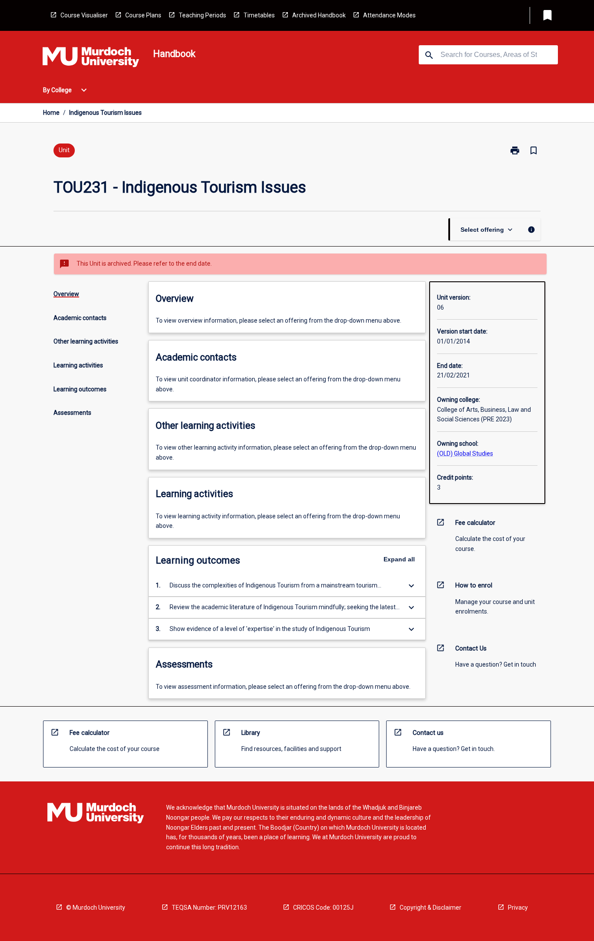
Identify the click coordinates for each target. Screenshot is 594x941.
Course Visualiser (84, 15)
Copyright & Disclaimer (430, 907)
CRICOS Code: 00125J (323, 907)
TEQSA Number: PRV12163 (209, 907)
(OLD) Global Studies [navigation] (465, 453)
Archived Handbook (319, 15)
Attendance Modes (389, 15)
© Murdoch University (95, 907)
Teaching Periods (202, 15)
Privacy (518, 907)
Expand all (399, 559)
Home (51, 112)
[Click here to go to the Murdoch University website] (91, 58)
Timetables (259, 15)
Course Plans (143, 15)
